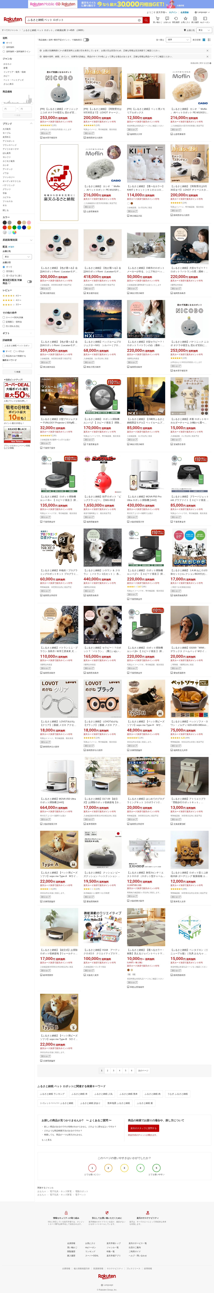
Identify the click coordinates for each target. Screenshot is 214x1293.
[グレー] (10, 223)
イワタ (6, 173)
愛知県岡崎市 (93, 902)
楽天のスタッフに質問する (144, 1128)
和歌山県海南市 (137, 987)
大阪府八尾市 (93, 975)
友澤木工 (7, 137)
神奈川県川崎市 (137, 293)
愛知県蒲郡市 (180, 673)
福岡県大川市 (136, 134)
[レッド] (5, 227)
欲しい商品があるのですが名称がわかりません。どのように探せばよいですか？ (80, 1126)
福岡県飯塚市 (93, 522)
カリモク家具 (9, 161)
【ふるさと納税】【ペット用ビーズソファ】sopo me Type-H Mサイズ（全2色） (146, 725)
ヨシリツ (7, 157)
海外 (12, 247)
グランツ (7, 189)
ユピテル (7, 197)
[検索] (146, 20)
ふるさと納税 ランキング (52, 1094)
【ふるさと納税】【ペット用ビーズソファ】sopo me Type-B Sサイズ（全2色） (59, 1039)
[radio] (4, 43)
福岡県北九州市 (181, 750)
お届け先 (7, 251)
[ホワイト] (14, 223)
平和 (5, 193)
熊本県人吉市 (180, 902)
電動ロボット (81, 1191)
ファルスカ (8, 201)
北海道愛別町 (180, 824)
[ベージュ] (24, 223)
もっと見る (47, 1140)
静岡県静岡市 (180, 975)
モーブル (7, 133)
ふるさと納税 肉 (152, 1094)
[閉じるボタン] (207, 50)
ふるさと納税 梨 (145, 1103)
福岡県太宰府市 (50, 595)
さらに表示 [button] (9, 84)
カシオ (6, 165)
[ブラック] (5, 223)
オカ (5, 205)
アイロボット (9, 141)
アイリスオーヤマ (11, 149)
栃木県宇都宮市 (50, 138)
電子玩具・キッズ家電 (61, 1191)
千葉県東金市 (93, 444)
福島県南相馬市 (181, 595)
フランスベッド (10, 145)
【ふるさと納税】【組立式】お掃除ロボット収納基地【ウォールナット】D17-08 (59, 953)
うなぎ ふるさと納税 (178, 1094)
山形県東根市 (180, 134)
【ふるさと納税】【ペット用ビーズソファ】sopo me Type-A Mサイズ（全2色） (59, 876)
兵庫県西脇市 (136, 750)
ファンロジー (9, 177)
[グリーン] (14, 227)
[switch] (29, 281)
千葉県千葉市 (49, 448)
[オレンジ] (10, 227)
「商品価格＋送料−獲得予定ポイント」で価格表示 (59, 40)
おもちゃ (41, 1191)
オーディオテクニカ (12, 181)
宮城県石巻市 (180, 444)
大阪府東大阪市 (137, 901)
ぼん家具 (7, 153)
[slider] (3, 103)
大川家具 (7, 129)
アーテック (8, 169)
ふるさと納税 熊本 (129, 1094)
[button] (202, 13)
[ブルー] (19, 227)
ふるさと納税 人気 (103, 1094)
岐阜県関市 (92, 824)
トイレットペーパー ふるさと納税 (56, 1103)
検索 (18, 115)
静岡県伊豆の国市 (95, 138)
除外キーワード (10, 360)
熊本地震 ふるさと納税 (119, 1103)
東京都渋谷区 (49, 293)
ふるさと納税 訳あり (90, 1103)
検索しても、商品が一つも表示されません (63, 1135)
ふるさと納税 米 (79, 1094)
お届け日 (7, 262)
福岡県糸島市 (180, 293)
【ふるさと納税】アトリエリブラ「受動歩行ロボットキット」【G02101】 (188, 802)
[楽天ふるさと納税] (59, 182)
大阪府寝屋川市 (137, 522)
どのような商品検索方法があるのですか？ (63, 1130)
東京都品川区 (136, 216)
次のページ (143, 1070)
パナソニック (9, 185)
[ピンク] (29, 223)
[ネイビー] (24, 227)
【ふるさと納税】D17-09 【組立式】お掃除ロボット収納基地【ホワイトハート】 (102, 802)
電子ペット (80, 1194)
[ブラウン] (19, 223)
